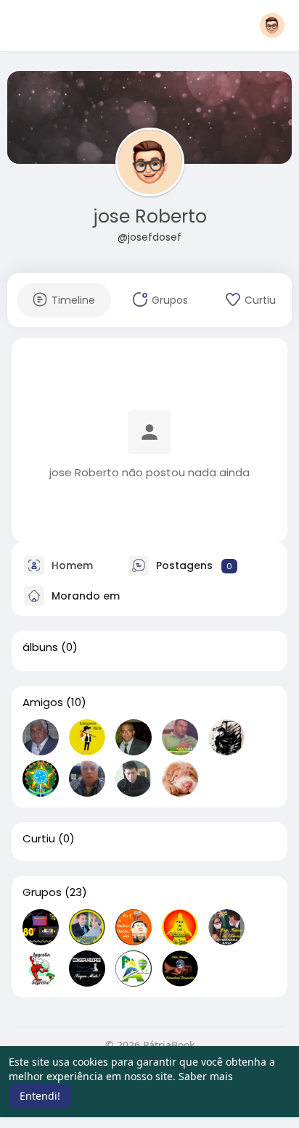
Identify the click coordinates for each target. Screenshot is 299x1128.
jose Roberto (150, 216)
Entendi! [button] (40, 1096)
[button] (272, 25)
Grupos (42, 892)
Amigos (42, 702)
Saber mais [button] (206, 1076)
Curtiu (38, 839)
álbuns (40, 647)
